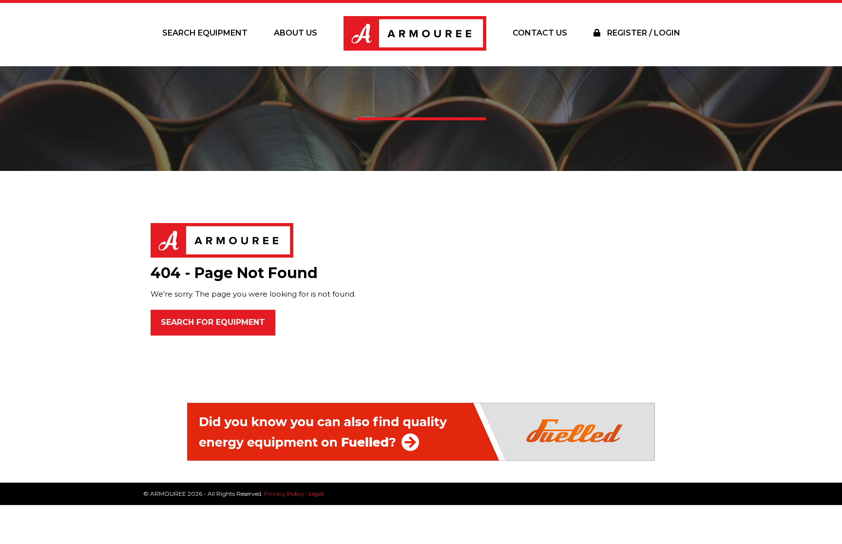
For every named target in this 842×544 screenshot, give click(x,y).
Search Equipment (205, 33)
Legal (316, 493)
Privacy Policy (284, 493)
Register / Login (642, 33)
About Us (295, 33)
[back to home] (222, 239)
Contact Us (540, 33)
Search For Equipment (213, 322)
